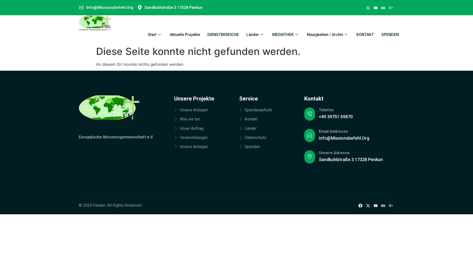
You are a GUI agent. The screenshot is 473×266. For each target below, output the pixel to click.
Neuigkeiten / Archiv (325, 34)
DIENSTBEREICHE (223, 34)
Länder (252, 34)
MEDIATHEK (283, 34)
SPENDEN (390, 34)
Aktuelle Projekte (185, 34)
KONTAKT (365, 34)
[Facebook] (368, 7)
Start (152, 34)
